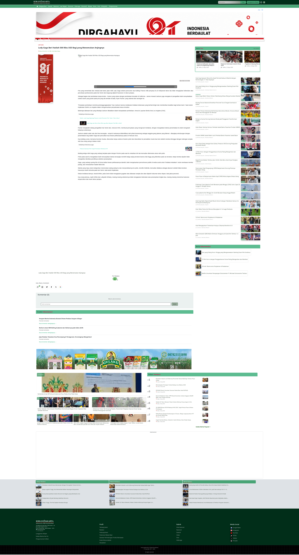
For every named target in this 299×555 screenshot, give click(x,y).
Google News (236, 527)
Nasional (179, 530)
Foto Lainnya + (257, 48)
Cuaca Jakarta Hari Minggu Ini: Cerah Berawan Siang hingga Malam (215, 193)
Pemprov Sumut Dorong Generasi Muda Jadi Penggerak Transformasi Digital (216, 120)
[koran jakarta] (38, 39)
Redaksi (102, 530)
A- (95, 86)
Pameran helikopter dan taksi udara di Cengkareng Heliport (205, 64)
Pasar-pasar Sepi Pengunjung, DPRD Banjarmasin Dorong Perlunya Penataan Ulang (215, 169)
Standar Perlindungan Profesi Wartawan (111, 537)
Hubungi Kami (104, 532)
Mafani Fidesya (57, 51)
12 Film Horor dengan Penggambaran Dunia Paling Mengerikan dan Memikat (216, 152)
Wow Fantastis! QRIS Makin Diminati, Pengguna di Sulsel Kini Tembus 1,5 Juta (217, 234)
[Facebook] (51, 287)
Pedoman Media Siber (106, 535)
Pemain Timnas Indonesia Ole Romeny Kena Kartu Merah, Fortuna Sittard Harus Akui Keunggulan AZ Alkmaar (217, 111)
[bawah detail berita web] (113, 363)
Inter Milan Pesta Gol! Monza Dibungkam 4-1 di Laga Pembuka (214, 209)
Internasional (180, 527)
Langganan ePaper (253, 2)
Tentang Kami (104, 527)
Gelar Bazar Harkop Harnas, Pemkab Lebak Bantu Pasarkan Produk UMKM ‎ (218, 127)
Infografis (104, 6)
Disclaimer (103, 543)
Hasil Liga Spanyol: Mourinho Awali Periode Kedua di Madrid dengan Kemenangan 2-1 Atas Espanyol (216, 79)
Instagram (235, 530)
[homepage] (45, 522)
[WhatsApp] (42, 287)
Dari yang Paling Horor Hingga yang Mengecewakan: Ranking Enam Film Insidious (217, 87)
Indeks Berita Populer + (203, 427)
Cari (243, 2)
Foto (177, 537)
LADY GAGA (41, 45)
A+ (175, 86)
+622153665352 (40, 530)
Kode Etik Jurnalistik (105, 540)
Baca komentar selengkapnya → (47, 323)
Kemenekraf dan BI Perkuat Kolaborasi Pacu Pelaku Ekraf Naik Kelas (58, 394)
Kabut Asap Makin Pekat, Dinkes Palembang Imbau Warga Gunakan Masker (218, 96)
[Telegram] (47, 287)
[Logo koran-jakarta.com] (41, 2)
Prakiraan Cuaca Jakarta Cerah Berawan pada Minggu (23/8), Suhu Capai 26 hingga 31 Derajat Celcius (218, 185)
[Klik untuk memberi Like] (38, 287)
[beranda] (37, 6)
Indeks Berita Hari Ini (42, 536)
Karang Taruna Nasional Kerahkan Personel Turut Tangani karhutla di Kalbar (216, 103)
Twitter (234, 538)
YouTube (235, 533)
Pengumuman (113, 6)
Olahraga (179, 540)
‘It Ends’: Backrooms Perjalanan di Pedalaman (209, 217)
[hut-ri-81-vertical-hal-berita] (45, 78)
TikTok (234, 535)
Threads (235, 541)
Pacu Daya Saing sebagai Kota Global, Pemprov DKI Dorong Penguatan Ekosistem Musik (216, 144)
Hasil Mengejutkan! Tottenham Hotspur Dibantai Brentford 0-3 (214, 225)
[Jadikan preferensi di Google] (60, 287)
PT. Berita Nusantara (153, 547)
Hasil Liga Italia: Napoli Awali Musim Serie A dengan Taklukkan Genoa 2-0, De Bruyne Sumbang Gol (217, 201)
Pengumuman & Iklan (42, 539)
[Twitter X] (56, 287)
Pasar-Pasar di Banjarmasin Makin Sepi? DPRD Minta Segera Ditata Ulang (217, 176)
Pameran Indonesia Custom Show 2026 (231, 64)
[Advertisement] (82, 455)
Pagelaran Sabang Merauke (253, 64)
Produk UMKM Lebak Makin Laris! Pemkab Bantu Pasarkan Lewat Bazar (217, 135)
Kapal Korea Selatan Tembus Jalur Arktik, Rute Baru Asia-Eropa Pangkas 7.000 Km (217, 161)
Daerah (178, 532)
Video (178, 535)
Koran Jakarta (144, 547)
